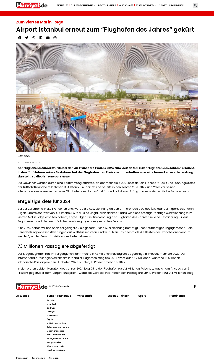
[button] (195, 5)
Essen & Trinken (145, 5)
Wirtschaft (126, 5)
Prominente (176, 5)
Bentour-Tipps (107, 5)
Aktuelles (62, 5)
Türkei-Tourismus (82, 5)
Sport (163, 5)
